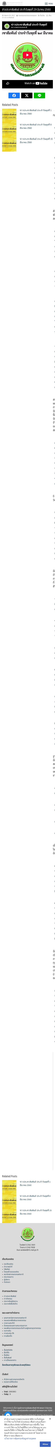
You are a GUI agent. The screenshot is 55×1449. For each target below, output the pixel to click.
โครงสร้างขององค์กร (11, 1271)
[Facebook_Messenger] (8, 1415)
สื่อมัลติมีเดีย (8, 1350)
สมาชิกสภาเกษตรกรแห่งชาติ (14, 1274)
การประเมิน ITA (9, 1333)
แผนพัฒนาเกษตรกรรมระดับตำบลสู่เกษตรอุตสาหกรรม (22, 1328)
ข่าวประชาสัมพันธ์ (10, 1296)
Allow (45, 1444)
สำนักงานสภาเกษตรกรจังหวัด (14, 1379)
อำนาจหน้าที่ (8, 1266)
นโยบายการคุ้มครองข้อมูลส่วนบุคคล (20, 1438)
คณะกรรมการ (8, 1276)
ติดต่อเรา (7, 1282)
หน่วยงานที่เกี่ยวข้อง (11, 1381)
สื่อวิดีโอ (6, 1352)
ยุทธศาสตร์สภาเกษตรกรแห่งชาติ (15, 1317)
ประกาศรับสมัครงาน (11, 1301)
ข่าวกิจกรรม (8, 1298)
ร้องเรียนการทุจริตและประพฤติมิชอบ (16, 1365)
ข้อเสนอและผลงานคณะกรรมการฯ (15, 1325)
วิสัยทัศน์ (7, 1269)
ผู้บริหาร (7, 1279)
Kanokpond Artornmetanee (27, 15)
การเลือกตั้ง (8, 1335)
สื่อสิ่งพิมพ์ (7, 1357)
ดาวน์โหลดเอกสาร (10, 1360)
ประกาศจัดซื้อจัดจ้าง (10, 1303)
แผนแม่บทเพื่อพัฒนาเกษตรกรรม (15, 1320)
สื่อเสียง (42, 15)
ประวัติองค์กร (8, 1264)
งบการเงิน (7, 1330)
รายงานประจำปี (9, 1323)
